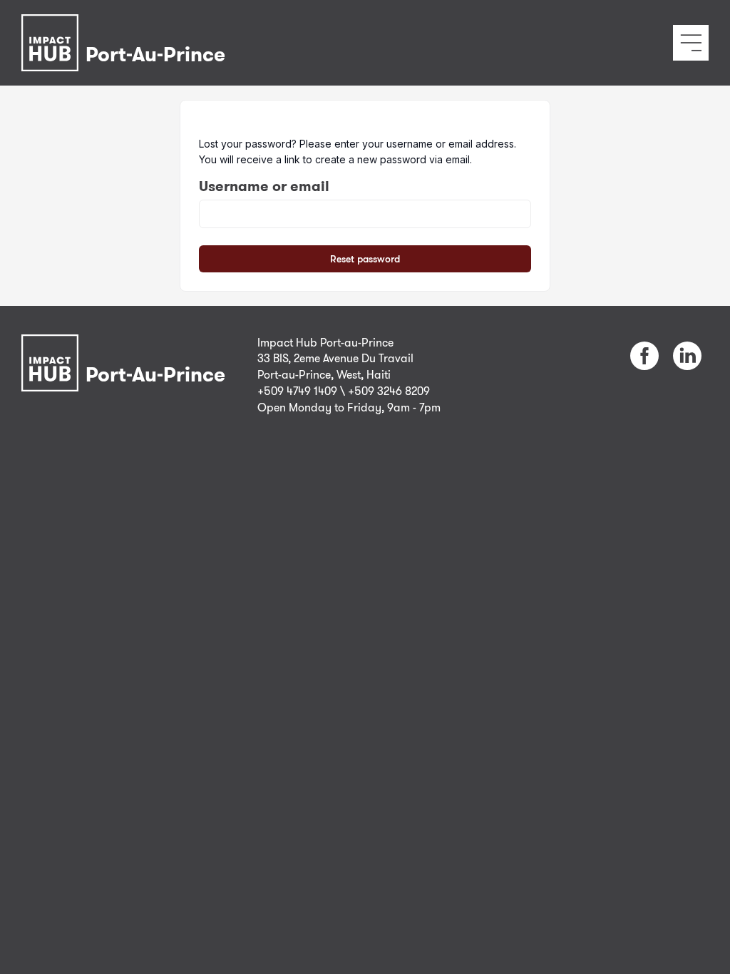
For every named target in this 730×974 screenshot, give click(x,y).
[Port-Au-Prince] (126, 24)
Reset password (365, 258)
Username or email (264, 186)
